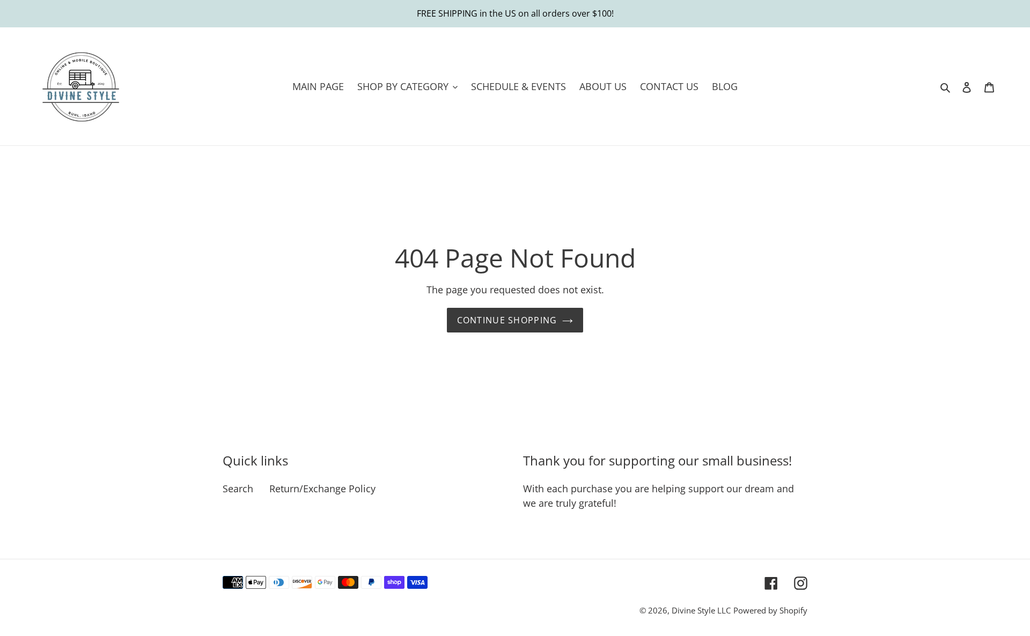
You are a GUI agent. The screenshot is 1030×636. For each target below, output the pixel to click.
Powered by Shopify (770, 610)
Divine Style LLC (701, 610)
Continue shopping (507, 320)
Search (238, 488)
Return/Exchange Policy (322, 488)
